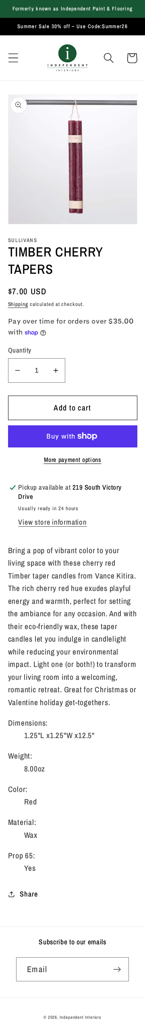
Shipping (18, 304)
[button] (13, 58)
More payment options (73, 459)
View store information (52, 522)
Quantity (19, 350)
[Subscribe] (117, 969)
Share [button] (28, 894)
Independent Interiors (81, 1017)
